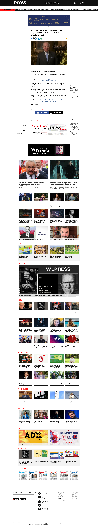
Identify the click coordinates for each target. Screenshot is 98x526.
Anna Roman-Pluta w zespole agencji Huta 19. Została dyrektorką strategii (25, 383)
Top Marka (74, 496)
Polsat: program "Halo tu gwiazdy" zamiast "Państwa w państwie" (75, 113)
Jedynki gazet (23, 468)
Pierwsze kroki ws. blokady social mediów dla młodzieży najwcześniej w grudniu (71, 403)
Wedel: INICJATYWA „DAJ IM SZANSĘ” (40, 257)
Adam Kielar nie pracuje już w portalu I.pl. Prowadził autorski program (72, 205)
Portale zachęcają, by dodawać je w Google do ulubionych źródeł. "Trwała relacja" (25, 346)
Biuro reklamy (61, 495)
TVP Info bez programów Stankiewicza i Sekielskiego (32, 239)
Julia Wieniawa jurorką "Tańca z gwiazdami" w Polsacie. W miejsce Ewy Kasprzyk (75, 89)
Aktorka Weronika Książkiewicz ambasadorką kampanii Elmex (41, 382)
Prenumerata (60, 496)
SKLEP (35, 7)
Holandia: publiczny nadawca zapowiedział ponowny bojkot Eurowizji (56, 346)
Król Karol (48, 109)
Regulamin (60, 499)
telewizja (39, 109)
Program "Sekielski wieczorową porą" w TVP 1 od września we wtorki (40, 346)
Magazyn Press (24, 264)
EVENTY (22, 7)
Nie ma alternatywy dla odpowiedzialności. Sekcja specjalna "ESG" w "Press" (55, 366)
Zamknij (69, 522)
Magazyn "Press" (75, 493)
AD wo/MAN (74, 495)
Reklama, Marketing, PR (27, 353)
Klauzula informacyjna (62, 500)
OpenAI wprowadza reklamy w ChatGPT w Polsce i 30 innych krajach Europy (56, 403)
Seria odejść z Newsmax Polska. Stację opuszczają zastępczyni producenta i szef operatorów (75, 118)
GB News (57, 109)
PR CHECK (53, 7)
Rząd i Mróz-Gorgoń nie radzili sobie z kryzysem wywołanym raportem (56, 383)
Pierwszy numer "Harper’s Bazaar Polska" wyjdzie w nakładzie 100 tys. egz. (40, 330)
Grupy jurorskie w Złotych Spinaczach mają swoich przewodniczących (24, 366)
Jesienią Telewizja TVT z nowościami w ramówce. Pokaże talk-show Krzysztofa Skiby (74, 133)
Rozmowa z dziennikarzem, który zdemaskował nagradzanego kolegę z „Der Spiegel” (71, 423)
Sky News (54, 109)
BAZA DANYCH (42, 7)
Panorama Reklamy (76, 497)
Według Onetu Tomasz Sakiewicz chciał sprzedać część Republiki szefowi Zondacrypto (31, 184)
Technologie (23, 389)
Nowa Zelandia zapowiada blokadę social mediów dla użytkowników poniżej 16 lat (25, 403)
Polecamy (22, 448)
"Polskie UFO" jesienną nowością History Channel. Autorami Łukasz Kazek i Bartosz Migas (75, 108)
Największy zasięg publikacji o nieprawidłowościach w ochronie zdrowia (25, 205)
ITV (51, 109)
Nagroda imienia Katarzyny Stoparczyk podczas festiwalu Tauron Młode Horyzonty (72, 221)
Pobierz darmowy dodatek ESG (41, 461)
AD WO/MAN (22, 444)
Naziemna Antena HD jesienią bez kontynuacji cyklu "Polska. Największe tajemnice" (74, 98)
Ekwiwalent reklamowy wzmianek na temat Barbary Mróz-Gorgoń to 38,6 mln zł (71, 366)
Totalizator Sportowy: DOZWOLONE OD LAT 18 (23, 257)
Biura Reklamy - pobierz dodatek (70, 462)
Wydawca (60, 494)
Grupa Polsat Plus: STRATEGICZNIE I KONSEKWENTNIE (69, 257)
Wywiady (21, 409)
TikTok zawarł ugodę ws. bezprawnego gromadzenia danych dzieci (40, 403)
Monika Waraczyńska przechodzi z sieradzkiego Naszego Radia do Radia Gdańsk (55, 331)
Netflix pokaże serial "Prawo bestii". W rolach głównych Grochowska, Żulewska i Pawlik (64, 183)
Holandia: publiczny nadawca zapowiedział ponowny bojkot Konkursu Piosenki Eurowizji (75, 103)
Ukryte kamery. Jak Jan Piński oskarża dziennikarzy (63, 239)
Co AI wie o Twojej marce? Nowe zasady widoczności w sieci (56, 221)
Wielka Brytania (34, 109)
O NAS (59, 7)
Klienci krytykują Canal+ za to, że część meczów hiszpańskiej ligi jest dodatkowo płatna (75, 123)
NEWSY (16, 7)
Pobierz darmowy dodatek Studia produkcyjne (55, 462)
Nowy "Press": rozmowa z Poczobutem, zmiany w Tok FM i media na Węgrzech (41, 314)
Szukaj (80, 7)
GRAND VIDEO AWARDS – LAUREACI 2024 (60, 444)
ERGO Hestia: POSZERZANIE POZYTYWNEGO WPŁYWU (55, 257)
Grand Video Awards (76, 498)
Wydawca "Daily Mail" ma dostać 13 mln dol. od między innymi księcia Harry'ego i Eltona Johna (74, 128)
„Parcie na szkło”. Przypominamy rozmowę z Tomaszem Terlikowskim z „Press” (40, 423)
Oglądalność (43, 109)
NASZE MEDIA (29, 7)
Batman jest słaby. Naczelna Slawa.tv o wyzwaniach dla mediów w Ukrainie (25, 422)
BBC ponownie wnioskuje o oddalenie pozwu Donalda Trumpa (75, 93)
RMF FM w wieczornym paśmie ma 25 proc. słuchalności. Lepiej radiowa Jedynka (25, 221)
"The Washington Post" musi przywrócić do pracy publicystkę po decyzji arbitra (71, 330)
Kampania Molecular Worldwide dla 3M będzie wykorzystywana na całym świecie (40, 367)
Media (20, 300)
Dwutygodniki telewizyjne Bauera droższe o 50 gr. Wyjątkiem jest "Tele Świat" (40, 221)
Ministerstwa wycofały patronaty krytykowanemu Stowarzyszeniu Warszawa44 (71, 383)
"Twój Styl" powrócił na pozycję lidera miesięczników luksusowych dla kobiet (56, 314)
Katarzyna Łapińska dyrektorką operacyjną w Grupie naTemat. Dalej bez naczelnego (56, 205)
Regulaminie (47, 524)
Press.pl (74, 494)
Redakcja (60, 493)
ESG (48, 7)
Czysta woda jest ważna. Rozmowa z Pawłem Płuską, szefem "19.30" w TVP (56, 422)
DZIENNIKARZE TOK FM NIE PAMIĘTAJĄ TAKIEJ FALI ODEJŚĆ (37, 295)
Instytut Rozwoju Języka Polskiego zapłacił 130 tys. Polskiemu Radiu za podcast (71, 346)
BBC (46, 109)
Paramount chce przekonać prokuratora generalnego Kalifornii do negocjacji (25, 314)
